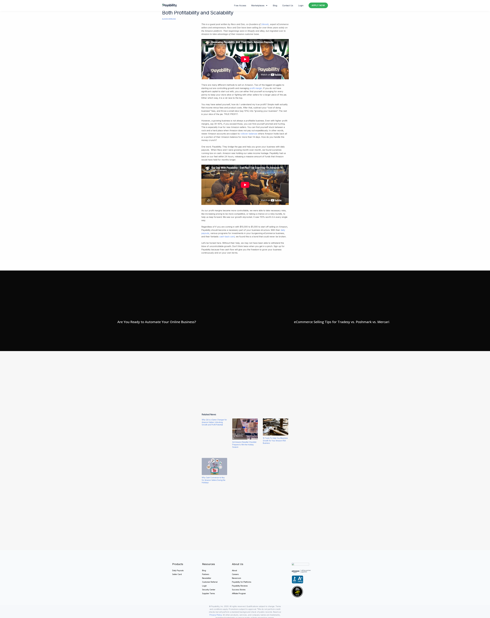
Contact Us (287, 5)
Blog (275, 5)
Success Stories (239, 590)
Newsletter (206, 578)
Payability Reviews (240, 586)
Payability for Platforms (241, 582)
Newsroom (236, 578)
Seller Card (177, 574)
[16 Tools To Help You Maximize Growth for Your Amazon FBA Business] (275, 427)
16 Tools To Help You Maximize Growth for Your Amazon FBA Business (275, 440)
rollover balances (248, 133)
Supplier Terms (208, 593)
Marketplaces (257, 5)
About (234, 570)
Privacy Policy (216, 615)
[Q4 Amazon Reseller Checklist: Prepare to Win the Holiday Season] (245, 429)
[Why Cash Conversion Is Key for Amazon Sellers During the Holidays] (214, 466)
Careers (235, 574)
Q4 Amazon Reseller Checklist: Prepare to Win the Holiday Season (244, 444)
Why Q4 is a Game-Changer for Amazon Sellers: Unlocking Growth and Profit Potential (214, 422)
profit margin (255, 88)
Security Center (208, 590)
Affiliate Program (239, 593)
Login (300, 5)
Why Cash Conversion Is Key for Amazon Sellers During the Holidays (213, 480)
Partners (205, 574)
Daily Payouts (178, 570)
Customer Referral (209, 582)
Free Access (240, 5)
